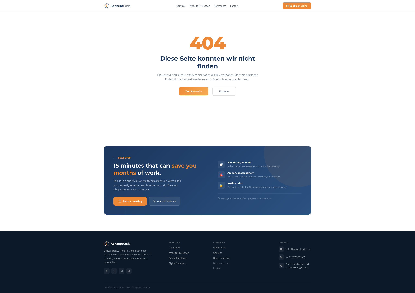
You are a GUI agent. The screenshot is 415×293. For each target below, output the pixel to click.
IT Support (174, 247)
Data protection (221, 263)
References (220, 5)
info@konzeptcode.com (298, 249)
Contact (234, 5)
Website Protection (200, 5)
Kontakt (224, 91)
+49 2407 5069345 (166, 201)
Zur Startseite (193, 91)
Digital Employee (178, 258)
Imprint (217, 268)
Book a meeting (298, 5)
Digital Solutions (177, 263)
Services (181, 5)
